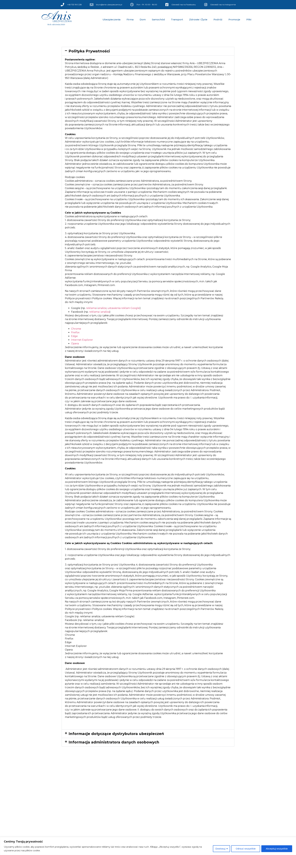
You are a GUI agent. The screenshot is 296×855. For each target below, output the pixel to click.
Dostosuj (220, 848)
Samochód (158, 19)
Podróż (218, 19)
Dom (143, 19)
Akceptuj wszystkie (277, 848)
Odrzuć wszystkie (246, 848)
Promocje (234, 19)
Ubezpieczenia (111, 19)
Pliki (248, 19)
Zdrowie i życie (198, 19)
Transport (177, 19)
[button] (148, 51)
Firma (130, 19)
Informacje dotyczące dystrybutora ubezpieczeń (116, 733)
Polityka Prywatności (89, 51)
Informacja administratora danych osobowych (114, 742)
